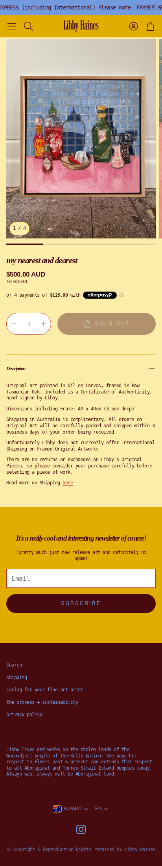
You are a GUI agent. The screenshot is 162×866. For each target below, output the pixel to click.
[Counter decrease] (14, 324)
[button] (11, 25)
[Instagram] (81, 829)
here (68, 483)
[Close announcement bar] (154, 6)
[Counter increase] (44, 324)
